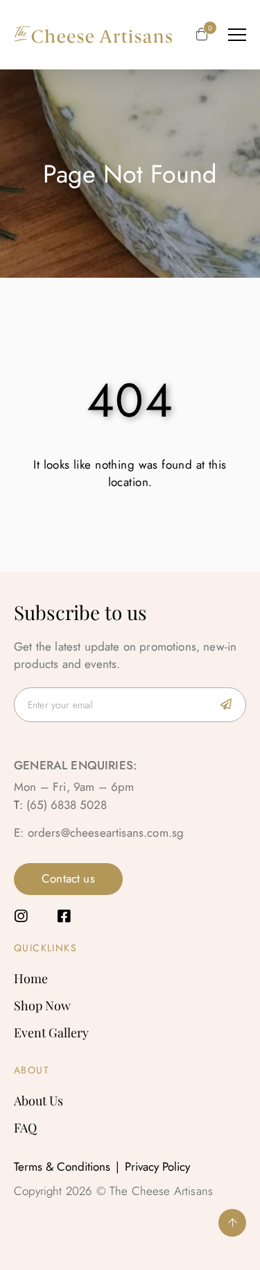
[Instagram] (21, 916)
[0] (201, 35)
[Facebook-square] (63, 916)
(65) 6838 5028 (66, 804)
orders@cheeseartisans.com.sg (106, 832)
